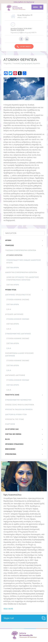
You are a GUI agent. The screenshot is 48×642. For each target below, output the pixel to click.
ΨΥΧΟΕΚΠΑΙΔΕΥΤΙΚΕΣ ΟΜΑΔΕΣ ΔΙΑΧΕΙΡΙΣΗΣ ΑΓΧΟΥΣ (23, 261)
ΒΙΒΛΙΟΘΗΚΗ (10, 449)
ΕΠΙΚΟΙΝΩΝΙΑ (10, 454)
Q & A (8, 309)
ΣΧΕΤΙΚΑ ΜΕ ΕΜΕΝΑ (13, 434)
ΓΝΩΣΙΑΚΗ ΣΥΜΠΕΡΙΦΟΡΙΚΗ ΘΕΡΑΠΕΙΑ (20, 250)
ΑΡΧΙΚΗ (8, 240)
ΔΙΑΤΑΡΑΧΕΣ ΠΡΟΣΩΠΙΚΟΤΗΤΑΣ (18, 295)
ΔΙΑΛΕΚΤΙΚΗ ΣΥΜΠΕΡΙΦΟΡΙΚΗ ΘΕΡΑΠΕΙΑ (21, 272)
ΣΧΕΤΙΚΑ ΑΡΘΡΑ (12, 267)
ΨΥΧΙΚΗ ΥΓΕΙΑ (10, 290)
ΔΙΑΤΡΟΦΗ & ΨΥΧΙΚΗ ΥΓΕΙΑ (16, 414)
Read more (8, 609)
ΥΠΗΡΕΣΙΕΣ (9, 245)
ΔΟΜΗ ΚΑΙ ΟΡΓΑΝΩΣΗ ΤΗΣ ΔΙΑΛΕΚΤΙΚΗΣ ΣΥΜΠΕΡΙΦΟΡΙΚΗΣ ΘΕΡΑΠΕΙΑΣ (22, 278)
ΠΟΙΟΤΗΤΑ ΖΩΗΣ (12, 395)
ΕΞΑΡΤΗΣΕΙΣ (10, 424)
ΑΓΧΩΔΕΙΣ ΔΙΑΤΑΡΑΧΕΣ (14, 314)
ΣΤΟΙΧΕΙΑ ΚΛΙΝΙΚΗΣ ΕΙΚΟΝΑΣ (17, 299)
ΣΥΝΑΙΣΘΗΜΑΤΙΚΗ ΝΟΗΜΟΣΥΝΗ (18, 400)
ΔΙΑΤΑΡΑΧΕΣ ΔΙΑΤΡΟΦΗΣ (15, 375)
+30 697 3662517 (25, 46)
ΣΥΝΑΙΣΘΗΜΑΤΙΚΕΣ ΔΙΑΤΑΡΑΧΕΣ (18, 333)
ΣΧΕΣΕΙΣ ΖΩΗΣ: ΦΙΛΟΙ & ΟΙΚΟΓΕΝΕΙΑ (19, 405)
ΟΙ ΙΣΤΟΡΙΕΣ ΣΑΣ (12, 429)
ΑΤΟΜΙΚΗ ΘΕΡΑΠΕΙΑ (14, 255)
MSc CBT (6, 464)
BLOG (7, 439)
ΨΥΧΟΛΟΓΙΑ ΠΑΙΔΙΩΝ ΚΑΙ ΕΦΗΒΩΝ (19, 409)
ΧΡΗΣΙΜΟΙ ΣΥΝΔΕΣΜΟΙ (14, 444)
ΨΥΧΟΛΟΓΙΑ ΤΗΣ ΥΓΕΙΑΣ (14, 419)
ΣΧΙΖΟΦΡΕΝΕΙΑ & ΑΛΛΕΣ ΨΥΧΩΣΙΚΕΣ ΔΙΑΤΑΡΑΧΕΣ (19, 354)
